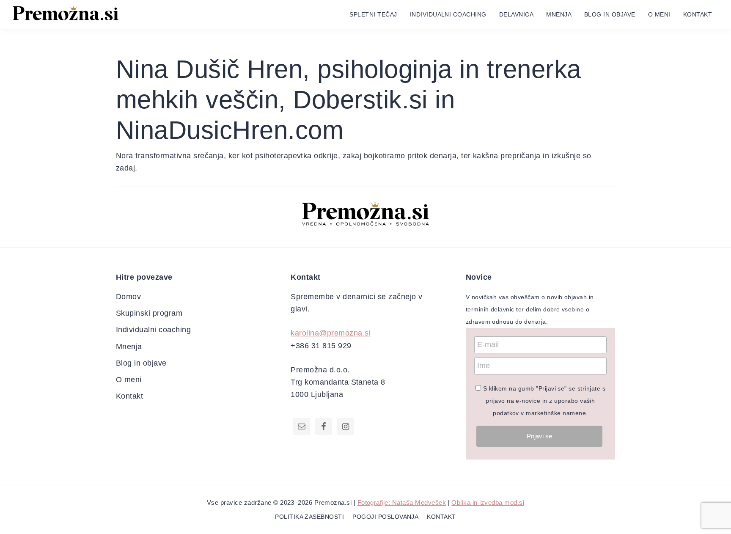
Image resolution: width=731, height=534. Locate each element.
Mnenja (129, 346)
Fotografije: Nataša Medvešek (401, 502)
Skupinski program (149, 313)
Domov (128, 296)
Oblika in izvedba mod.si (487, 502)
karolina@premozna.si (331, 333)
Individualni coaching (153, 329)
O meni (129, 379)
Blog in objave (141, 363)
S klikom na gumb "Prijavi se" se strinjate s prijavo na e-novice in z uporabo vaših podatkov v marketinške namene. (544, 401)
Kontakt (129, 396)
